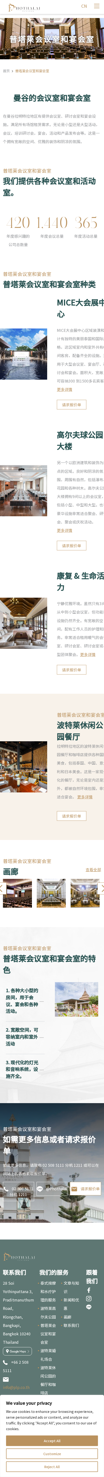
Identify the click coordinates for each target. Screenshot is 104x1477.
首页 (6, 70)
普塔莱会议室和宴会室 (48, 1333)
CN (84, 6)
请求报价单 (71, 404)
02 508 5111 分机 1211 (21, 1191)
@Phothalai (56, 1188)
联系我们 (71, 1325)
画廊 (67, 1317)
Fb (88, 1290)
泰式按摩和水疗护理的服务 (48, 1291)
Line (88, 1307)
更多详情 (64, 389)
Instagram (88, 1298)
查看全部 (93, 869)
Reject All (52, 1466)
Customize (52, 1453)
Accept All (52, 1440)
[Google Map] (17, 1351)
